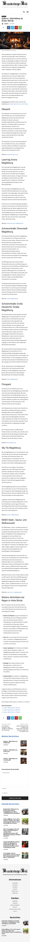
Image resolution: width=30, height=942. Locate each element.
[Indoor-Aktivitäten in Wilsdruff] (24, 743)
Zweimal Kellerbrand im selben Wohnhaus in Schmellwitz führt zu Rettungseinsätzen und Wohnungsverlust (11, 844)
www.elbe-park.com (12, 154)
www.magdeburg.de (12, 298)
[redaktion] (3, 24)
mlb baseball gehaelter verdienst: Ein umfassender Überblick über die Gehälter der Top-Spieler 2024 (22, 728)
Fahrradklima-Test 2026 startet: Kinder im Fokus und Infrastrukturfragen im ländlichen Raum (11, 821)
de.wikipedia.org (11, 442)
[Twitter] (12, 27)
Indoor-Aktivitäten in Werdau (11, 710)
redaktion (6, 23)
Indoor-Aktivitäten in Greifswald (10, 759)
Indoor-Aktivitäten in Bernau (11, 708)
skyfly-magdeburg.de (13, 515)
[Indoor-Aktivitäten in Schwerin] (24, 752)
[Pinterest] (16, 27)
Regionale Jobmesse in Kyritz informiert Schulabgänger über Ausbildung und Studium (11, 811)
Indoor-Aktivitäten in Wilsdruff (10, 742)
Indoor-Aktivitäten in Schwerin (10, 750)
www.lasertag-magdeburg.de (15, 223)
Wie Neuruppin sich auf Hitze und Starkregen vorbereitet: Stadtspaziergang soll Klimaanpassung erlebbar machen (12, 832)
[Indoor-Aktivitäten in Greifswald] (24, 761)
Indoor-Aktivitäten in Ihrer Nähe (18, 104)
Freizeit (4, 16)
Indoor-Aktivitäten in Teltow (11, 712)
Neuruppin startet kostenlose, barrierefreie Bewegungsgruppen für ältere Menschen (11, 855)
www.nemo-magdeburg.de (14, 592)
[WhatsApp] (20, 27)
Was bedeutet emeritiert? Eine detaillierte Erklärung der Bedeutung (7, 728)
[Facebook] (8, 27)
